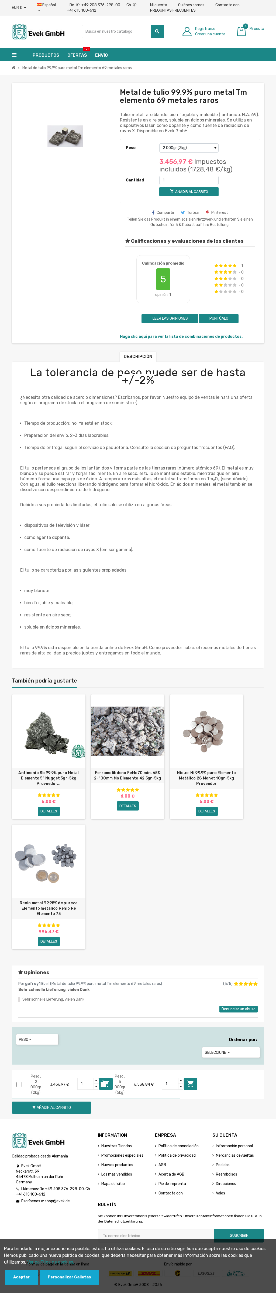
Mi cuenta (158, 5)
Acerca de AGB (171, 1174)
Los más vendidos (116, 1174)
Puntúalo (218, 318)
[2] (221, 266)
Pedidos (223, 1165)
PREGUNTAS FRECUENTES (173, 10)
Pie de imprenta (172, 1183)
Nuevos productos (117, 1165)
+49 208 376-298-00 (64, 1189)
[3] (225, 266)
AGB (162, 1165)
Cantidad (135, 180)
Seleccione (218, 1052)
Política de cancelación (178, 1146)
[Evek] (38, 31)
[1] (216, 266)
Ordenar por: (243, 1039)
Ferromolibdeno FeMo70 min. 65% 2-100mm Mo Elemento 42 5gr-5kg (127, 776)
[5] (235, 266)
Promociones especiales (122, 1155)
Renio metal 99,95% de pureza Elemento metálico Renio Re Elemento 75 (49, 908)
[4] (230, 266)
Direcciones (226, 1183)
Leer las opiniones (170, 318)
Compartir (165, 212)
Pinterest (219, 212)
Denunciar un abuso (239, 1009)
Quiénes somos (191, 5)
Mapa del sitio (113, 1183)
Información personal (234, 1146)
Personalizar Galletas (69, 1277)
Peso (131, 148)
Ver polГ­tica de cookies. (50, 1262)
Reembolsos (226, 1174)
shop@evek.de (57, 1201)
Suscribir (239, 1235)
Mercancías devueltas (235, 1155)
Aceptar (21, 1277)
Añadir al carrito (190, 1084)
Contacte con (227, 5)
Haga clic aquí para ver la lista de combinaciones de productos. (181, 336)
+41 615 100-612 (30, 1194)
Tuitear (193, 212)
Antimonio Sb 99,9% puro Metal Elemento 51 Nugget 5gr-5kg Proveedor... (48, 778)
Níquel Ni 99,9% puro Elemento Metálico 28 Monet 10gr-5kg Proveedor (206, 778)
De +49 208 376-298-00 (95, 5)
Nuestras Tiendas (116, 1146)
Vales (220, 1193)
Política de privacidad (177, 1155)
